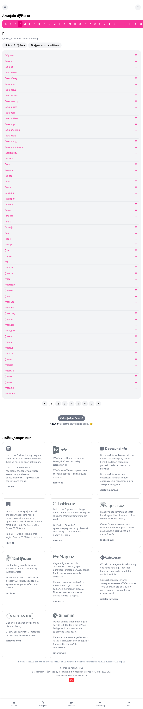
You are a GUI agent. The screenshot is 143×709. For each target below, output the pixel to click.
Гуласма (8, 364)
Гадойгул (9, 158)
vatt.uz (70, 661)
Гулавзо (8, 273)
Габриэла (9, 55)
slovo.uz (49, 661)
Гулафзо (8, 376)
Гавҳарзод (10, 89)
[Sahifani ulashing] (138, 7)
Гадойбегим (10, 152)
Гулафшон (10, 393)
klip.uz (122, 661)
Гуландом (9, 330)
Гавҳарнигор (11, 101)
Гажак (7, 164)
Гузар (7, 250)
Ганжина (9, 192)
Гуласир (8, 359)
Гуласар (8, 353)
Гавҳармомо (11, 95)
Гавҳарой (9, 112)
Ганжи (7, 187)
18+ (71, 680)
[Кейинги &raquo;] (98, 403)
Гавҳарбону (10, 78)
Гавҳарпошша (12, 129)
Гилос (7, 221)
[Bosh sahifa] (5, 7)
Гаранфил (9, 198)
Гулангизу (9, 313)
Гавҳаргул (9, 84)
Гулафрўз (9, 387)
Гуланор (8, 336)
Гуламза (8, 290)
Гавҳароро (10, 124)
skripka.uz (40, 661)
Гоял (6, 233)
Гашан (7, 210)
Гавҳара (8, 66)
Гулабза (8, 267)
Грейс (7, 238)
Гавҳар (8, 61)
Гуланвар (9, 307)
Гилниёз (8, 215)
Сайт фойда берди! (71, 418)
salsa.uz (30, 661)
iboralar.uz (80, 661)
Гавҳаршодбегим (13, 147)
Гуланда (8, 319)
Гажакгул (9, 170)
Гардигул (9, 204)
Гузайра (8, 244)
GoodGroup (71, 675)
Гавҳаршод (10, 141)
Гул (6, 261)
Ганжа (7, 181)
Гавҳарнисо (10, 106)
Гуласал (8, 347)
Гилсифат (9, 227)
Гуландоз (9, 324)
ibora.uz (21, 661)
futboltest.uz (112, 661)
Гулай (7, 278)
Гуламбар (9, 284)
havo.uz (101, 661)
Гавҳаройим (11, 118)
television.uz (60, 661)
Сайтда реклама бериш (71, 667)
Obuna (59, 675)
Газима (8, 175)
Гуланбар (9, 301)
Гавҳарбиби (10, 72)
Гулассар (9, 370)
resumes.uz (91, 661)
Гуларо (8, 342)
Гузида (8, 256)
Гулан (7, 296)
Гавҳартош (10, 135)
